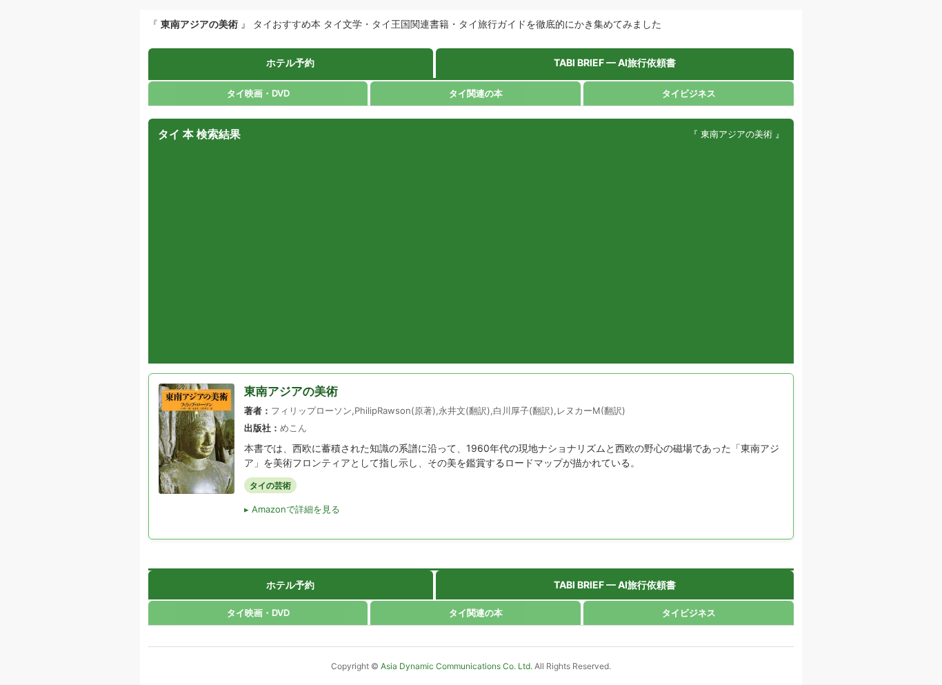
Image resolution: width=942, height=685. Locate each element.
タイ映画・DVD (258, 93)
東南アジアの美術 (291, 391)
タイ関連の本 (476, 93)
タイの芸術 (270, 485)
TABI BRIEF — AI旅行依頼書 (615, 62)
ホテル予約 (290, 62)
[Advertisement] (471, 253)
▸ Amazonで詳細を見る (292, 509)
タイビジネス (689, 93)
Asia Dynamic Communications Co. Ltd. (457, 666)
